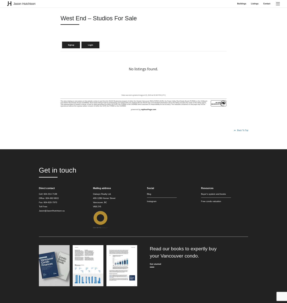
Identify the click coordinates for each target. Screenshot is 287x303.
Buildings (241, 4)
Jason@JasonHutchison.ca (52, 211)
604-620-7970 (50, 202)
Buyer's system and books (213, 194)
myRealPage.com (148, 109)
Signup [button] (71, 45)
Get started (155, 264)
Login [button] (90, 45)
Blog (149, 194)
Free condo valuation (211, 201)
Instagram (152, 201)
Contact (266, 4)
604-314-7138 (50, 194)
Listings (254, 4)
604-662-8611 (52, 198)
